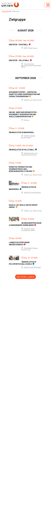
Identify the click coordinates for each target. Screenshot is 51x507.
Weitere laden (25, 276)
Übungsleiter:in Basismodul (21, 132)
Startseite (5, 11)
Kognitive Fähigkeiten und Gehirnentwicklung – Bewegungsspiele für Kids (20, 169)
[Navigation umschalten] (48, 5)
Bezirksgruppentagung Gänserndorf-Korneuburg (25, 224)
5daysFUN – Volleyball (19, 60)
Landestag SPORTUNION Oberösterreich (19, 243)
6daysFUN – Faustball (18, 44)
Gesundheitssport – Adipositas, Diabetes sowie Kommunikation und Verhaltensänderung (24, 94)
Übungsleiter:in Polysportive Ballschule (22, 263)
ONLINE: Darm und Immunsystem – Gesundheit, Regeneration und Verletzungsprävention (23, 114)
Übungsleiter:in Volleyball (22, 150)
